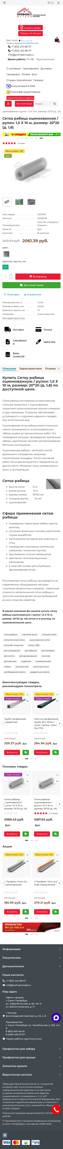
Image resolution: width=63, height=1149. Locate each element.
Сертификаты (31, 68)
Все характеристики (13, 318)
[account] (58, 3)
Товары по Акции (30, 33)
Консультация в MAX (22, 86)
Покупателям (11, 957)
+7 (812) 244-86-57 (20, 46)
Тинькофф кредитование (25, 91)
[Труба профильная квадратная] (16, 703)
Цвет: (5, 247)
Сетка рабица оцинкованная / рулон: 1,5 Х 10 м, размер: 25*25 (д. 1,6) (15, 804)
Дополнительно (13, 966)
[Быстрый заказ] (25, 752)
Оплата (25, 74)
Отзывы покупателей (19, 80)
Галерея (38, 80)
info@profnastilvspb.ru (21, 54)
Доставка (46, 68)
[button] (26, 758)
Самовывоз (13, 74)
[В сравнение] (27, 701)
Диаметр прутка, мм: (14, 261)
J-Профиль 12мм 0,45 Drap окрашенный (46, 883)
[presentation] (3, 723)
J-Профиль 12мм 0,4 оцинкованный (15, 883)
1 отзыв (20, 143)
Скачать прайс (32, 28)
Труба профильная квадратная (15, 720)
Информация (11, 949)
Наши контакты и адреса (20, 98)
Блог (34, 74)
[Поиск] (55, 104)
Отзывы (52, 368)
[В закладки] (27, 694)
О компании (13, 68)
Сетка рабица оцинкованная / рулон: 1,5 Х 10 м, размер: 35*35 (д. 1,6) (45, 804)
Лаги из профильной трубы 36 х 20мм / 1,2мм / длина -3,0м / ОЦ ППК (46, 723)
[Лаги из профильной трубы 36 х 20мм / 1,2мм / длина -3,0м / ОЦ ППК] (46, 703)
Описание (9, 368)
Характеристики (30, 368)
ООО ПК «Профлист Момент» (48, 223)
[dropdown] (4, 3)
